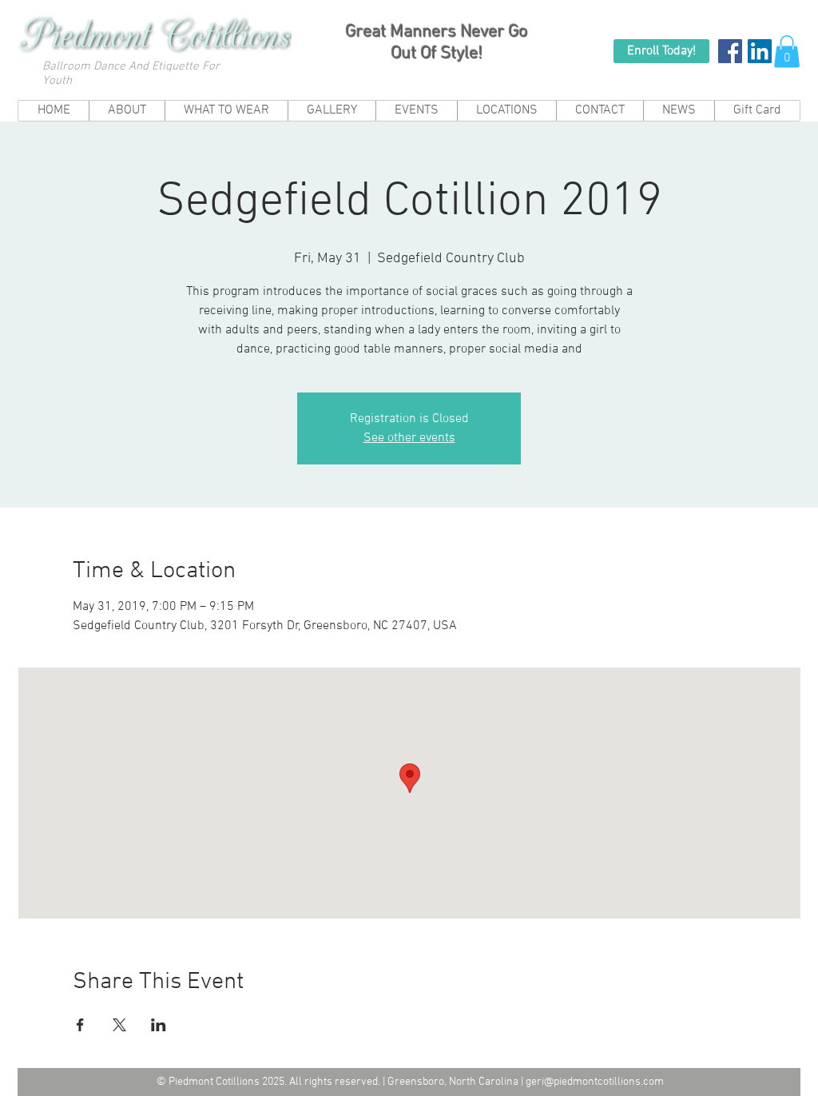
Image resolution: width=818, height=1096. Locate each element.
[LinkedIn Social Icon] (760, 51)
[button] (786, 51)
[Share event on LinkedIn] (158, 1024)
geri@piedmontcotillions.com (595, 1082)
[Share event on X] (119, 1024)
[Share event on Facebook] (80, 1024)
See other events (409, 438)
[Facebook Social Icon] (730, 51)
